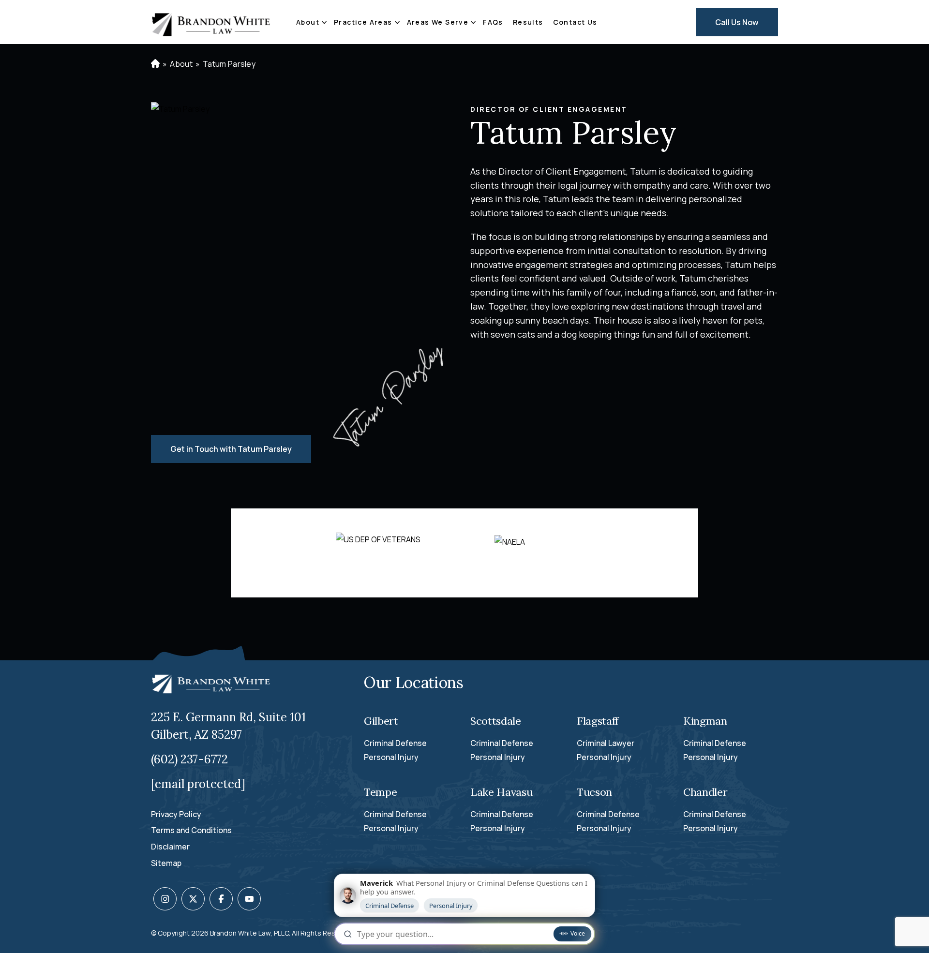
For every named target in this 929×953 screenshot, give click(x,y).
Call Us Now (737, 22)
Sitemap (166, 863)
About (307, 22)
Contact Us (575, 22)
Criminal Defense (395, 743)
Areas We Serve (438, 22)
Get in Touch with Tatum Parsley (231, 449)
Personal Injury (391, 757)
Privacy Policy (176, 814)
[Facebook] (221, 898)
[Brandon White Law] (211, 22)
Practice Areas (363, 22)
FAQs (493, 22)
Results (528, 22)
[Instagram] (165, 898)
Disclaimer (170, 846)
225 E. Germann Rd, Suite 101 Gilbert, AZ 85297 (228, 726)
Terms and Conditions (191, 830)
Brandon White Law (240, 933)
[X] (193, 898)
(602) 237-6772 (189, 759)
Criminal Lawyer (605, 743)
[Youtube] (249, 898)
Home (154, 64)
